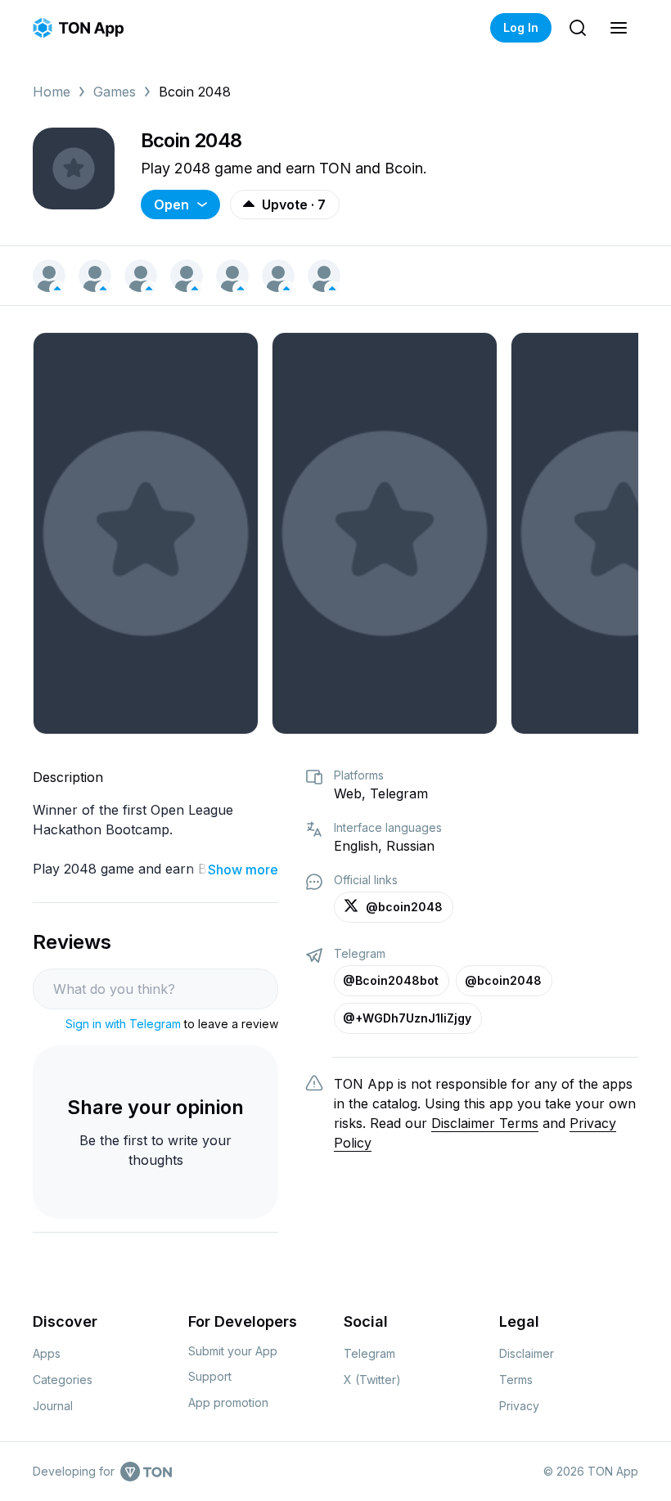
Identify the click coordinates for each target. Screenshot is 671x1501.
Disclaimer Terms (484, 1123)
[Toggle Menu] (618, 27)
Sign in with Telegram (123, 1024)
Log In (520, 27)
